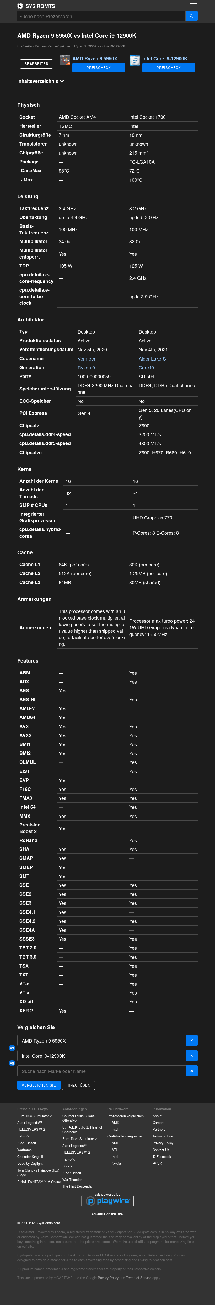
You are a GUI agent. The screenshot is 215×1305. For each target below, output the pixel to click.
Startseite (36, 6)
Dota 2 (67, 1165)
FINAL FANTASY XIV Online (39, 1181)
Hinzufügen (78, 1085)
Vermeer (86, 358)
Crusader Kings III (30, 1156)
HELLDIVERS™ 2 (31, 1129)
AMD (115, 1122)
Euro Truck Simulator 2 (34, 1115)
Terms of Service (138, 1277)
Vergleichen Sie (39, 1085)
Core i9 (146, 367)
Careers (158, 1122)
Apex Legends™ (29, 1122)
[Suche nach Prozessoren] (191, 16)
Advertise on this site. (108, 1213)
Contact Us (161, 1149)
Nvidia (116, 1163)
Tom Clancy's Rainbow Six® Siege (38, 1172)
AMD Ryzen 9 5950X (94, 58)
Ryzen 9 (86, 367)
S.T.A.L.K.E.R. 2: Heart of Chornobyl (82, 1129)
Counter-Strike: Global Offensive (78, 1118)
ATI (114, 1149)
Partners (159, 1129)
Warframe (24, 1149)
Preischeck (99, 67)
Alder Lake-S (152, 358)
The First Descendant (78, 1186)
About (157, 1115)
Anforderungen (74, 1109)
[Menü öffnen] (193, 6)
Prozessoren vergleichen (53, 46)
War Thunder (72, 1179)
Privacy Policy (163, 1142)
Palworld (23, 1136)
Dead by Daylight (30, 1163)
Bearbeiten (36, 63)
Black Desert (26, 1142)
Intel (115, 1129)
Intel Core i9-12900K (164, 58)
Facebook (163, 1156)
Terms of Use (163, 1136)
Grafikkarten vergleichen (125, 1136)
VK (159, 1163)
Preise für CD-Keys (32, 1109)
